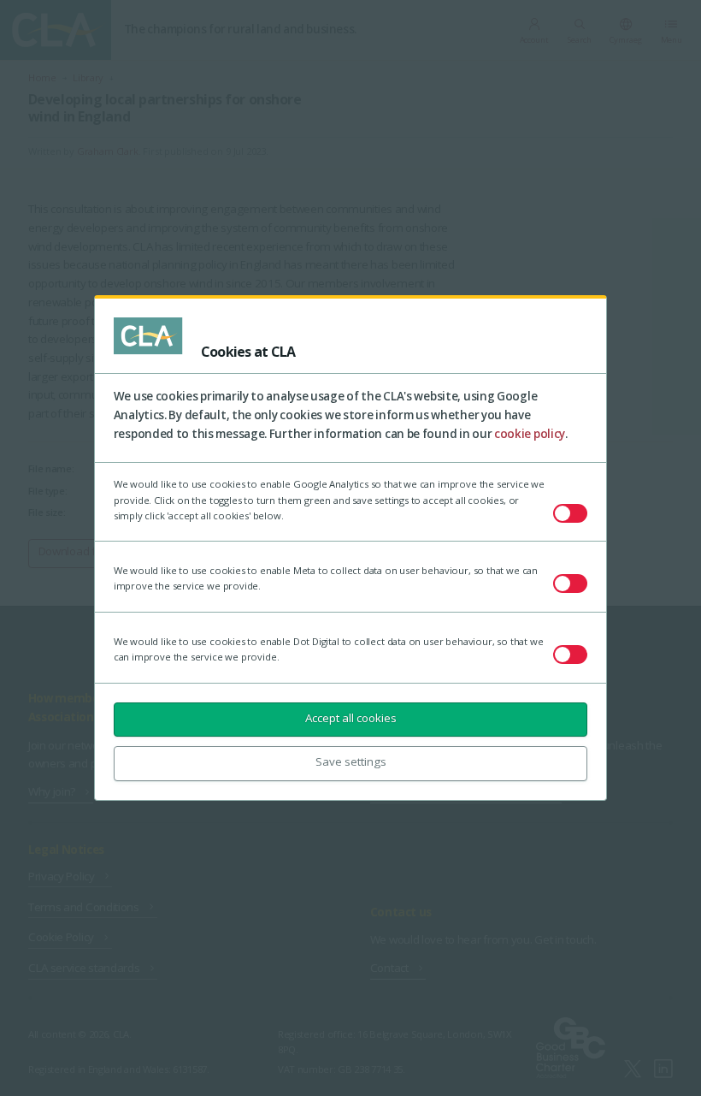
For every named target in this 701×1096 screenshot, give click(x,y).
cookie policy (529, 433)
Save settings (350, 761)
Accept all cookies (351, 718)
